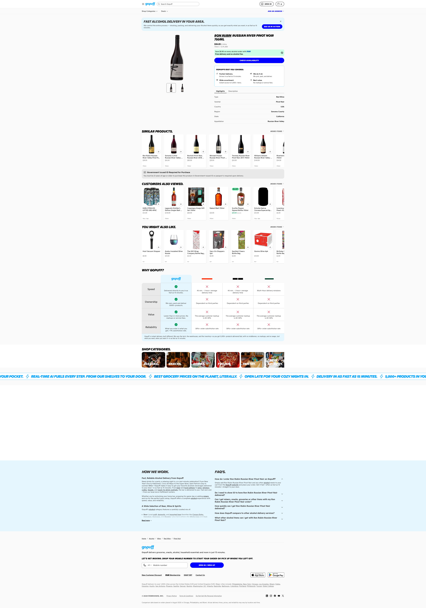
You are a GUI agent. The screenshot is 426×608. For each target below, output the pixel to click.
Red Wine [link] (167, 538)
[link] (150, 4)
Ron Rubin (222, 36)
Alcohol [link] (151, 538)
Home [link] (144, 538)
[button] (280, 4)
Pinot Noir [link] (177, 538)
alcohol (267, 483)
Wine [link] (159, 538)
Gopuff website (232, 485)
